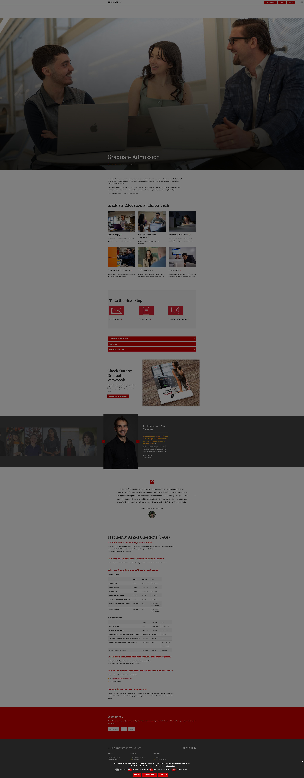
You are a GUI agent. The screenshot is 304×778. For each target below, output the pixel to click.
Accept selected (149, 775)
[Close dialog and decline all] (303, 762)
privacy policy (170, 766)
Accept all (163, 775)
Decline (137, 775)
